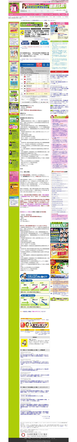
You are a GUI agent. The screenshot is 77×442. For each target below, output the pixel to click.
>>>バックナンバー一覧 (46, 416)
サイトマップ (44, 438)
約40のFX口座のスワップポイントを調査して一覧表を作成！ (14, 34)
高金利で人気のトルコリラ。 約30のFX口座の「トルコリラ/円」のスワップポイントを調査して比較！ (59, 44)
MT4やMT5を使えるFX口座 (57, 203)
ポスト (35, 41)
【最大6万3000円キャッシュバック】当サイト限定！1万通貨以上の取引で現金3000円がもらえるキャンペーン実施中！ (60, 121)
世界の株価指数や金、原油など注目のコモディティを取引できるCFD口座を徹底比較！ (59, 56)
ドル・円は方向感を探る (14, 41)
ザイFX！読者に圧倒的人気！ (14, 63)
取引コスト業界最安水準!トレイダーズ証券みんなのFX (14, 87)
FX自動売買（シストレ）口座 (57, 204)
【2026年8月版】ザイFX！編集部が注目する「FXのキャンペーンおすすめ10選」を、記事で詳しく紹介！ (59, 47)
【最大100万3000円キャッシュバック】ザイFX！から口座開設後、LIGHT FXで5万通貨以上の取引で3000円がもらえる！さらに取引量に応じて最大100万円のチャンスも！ (59, 166)
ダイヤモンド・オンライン (32, 439)
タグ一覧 (49, 438)
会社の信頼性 (54, 192)
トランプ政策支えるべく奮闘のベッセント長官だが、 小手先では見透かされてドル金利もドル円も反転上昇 (14, 179)
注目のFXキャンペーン (56, 173)
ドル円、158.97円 (13, 42)
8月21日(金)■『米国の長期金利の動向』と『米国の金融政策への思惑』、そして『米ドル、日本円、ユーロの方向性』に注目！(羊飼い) (60, 293)
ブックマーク (45, 41)
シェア (25, 41)
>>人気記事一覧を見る (64, 295)
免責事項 (25, 438)
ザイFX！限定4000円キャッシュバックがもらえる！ (14, 58)
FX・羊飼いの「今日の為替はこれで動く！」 (21, 16)
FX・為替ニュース (55, 194)
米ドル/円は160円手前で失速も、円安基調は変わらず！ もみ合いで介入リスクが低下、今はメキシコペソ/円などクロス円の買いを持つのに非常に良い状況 (14, 192)
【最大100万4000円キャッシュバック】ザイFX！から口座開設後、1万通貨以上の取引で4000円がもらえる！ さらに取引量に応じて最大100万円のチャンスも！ (59, 125)
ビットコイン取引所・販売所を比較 (58, 211)
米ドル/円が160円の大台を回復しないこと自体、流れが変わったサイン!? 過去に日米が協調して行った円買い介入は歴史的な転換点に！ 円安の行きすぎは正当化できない (15, 135)
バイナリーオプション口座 (57, 208)
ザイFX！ (56, 439)
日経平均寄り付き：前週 (14, 40)
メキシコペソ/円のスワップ (57, 180)
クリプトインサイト (51, 439)
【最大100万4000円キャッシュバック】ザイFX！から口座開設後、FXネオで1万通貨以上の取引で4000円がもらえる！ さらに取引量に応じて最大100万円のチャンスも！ (59, 146)
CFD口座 (53, 206)
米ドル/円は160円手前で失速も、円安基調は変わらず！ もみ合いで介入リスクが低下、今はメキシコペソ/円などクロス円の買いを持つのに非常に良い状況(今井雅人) (60, 282)
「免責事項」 (61, 426)
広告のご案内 (53, 438)
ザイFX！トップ (11, 16)
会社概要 (29, 438)
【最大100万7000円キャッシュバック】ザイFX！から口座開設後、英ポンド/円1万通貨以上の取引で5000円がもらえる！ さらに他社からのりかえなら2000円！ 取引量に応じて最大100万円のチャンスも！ (59, 140)
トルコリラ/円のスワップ (56, 178)
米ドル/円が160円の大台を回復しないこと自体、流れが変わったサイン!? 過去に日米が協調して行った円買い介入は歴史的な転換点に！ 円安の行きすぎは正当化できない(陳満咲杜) (60, 286)
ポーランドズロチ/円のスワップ (58, 185)
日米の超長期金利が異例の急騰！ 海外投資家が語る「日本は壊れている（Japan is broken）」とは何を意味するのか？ (15, 154)
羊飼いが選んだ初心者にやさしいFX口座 (59, 187)
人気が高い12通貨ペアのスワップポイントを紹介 (14, 25)
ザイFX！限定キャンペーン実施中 (14, 77)
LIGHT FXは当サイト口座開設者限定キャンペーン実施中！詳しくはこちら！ (39, 20)
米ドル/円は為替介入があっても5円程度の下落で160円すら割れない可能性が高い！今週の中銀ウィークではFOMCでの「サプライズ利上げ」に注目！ (15, 164)
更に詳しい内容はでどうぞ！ (33, 311)
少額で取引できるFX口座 (56, 189)
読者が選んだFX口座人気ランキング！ (59, 210)
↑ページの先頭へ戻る (46, 418)
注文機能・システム (55, 197)
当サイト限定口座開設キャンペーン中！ (14, 48)
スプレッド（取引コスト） (57, 175)
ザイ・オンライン (45, 439)
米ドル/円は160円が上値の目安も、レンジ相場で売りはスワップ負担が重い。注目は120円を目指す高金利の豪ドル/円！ (15, 145)
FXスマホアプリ (55, 196)
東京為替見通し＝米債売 (14, 43)
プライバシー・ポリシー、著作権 (36, 438)
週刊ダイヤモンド (39, 439)
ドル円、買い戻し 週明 (14, 44)
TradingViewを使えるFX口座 (57, 201)
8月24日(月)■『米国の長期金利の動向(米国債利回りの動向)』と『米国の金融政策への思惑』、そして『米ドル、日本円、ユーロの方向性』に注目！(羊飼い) (60, 290)
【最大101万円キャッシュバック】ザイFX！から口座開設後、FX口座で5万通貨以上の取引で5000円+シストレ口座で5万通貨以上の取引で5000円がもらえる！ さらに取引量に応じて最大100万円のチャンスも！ (59, 152)
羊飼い (22, 35)
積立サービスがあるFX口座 (57, 199)
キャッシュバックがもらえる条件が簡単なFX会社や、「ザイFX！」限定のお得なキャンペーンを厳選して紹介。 (35, 319)
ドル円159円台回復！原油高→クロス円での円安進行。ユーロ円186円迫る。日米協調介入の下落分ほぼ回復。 (14, 202)
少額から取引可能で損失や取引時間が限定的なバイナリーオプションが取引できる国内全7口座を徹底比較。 (59, 60)
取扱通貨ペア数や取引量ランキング (58, 190)
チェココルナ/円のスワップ (57, 182)
